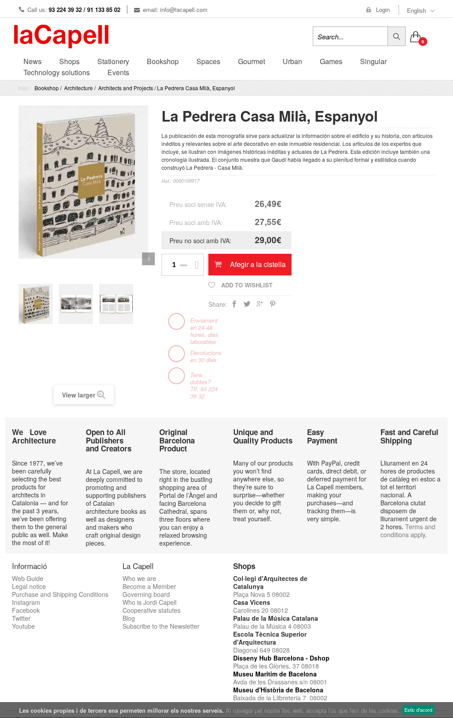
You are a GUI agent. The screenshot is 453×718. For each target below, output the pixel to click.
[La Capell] (61, 35)
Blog (129, 618)
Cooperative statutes (151, 610)
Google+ (259, 306)
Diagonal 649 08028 (261, 649)
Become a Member (149, 586)
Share (234, 306)
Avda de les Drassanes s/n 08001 (280, 681)
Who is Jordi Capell (150, 602)
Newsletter (185, 626)
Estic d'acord (418, 709)
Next (148, 258)
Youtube (23, 626)
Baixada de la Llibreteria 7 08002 (280, 697)
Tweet (247, 306)
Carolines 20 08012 (260, 610)
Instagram (26, 602)
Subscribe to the (146, 626)
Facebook (26, 610)
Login (383, 10)
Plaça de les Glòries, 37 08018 (276, 665)
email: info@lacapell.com (175, 9)
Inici (23, 88)
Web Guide (27, 578)
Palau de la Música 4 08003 (272, 626)
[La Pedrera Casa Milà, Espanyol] (36, 300)
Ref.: (166, 181)
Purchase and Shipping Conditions (60, 594)
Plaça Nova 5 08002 (261, 594)
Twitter (21, 618)
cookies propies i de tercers (69, 710)
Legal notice (29, 586)
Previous (18, 258)
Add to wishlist (246, 285)
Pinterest (272, 306)
